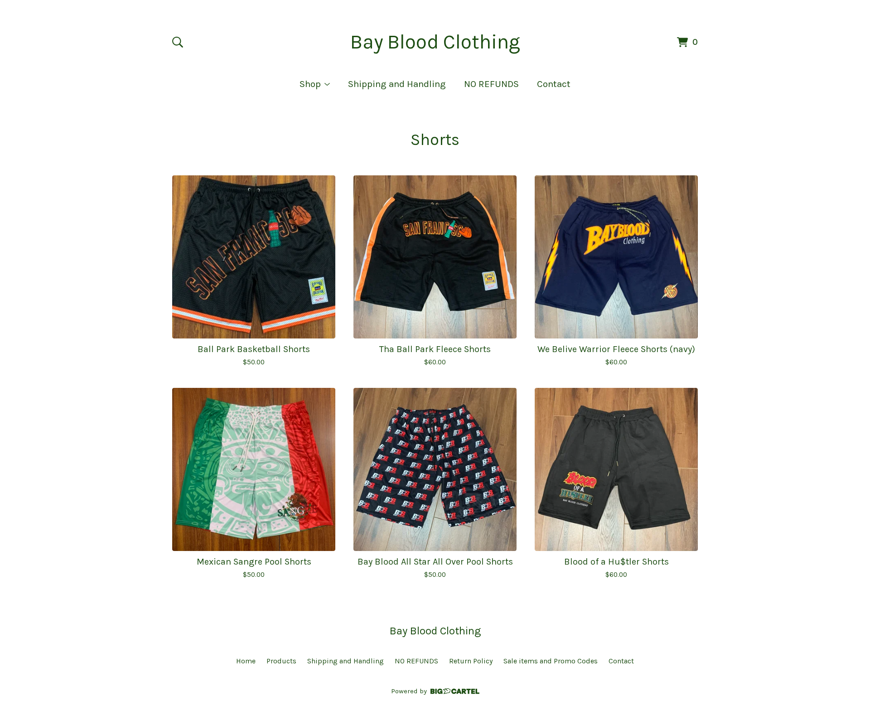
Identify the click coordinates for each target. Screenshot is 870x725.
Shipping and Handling (397, 83)
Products (281, 661)
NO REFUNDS (491, 83)
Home (246, 661)
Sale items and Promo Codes (550, 661)
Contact (553, 83)
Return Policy (471, 661)
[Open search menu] (177, 42)
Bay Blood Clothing (435, 41)
